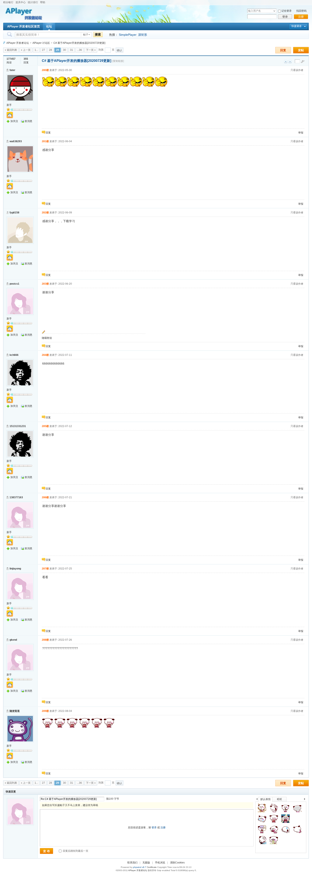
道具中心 (20, 2)
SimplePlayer (127, 34)
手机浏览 (160, 862)
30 (64, 49)
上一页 (27, 49)
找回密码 (301, 10)
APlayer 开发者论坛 (17, 42)
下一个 (305, 799)
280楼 (45, 70)
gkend (13, 639)
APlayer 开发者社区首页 (23, 26)
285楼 (45, 426)
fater (12, 70)
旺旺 (279, 799)
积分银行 (8, 2)
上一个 (256, 799)
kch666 (14, 354)
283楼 (45, 283)
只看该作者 (297, 70)
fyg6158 (14, 212)
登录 (285, 16)
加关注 (14, 121)
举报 (300, 132)
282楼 (45, 212)
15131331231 (18, 426)
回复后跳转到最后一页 (75, 850)
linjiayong (15, 568)
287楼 (45, 568)
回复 (283, 50)
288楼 (45, 639)
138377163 (16, 497)
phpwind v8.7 (139, 867)
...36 (79, 49)
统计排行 (33, 2)
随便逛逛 (15, 711)
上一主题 (285, 61)
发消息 (28, 121)
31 (71, 49)
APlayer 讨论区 (41, 42)
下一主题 (290, 61)
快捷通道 (296, 26)
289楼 (45, 711)
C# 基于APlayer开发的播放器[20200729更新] (79, 42)
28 (50, 49)
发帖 (301, 50)
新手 (9, 105)
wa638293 (16, 141)
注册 (301, 16)
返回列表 (12, 49)
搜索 (98, 34)
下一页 (90, 49)
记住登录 (286, 10)
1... (36, 49)
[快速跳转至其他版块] (4, 43)
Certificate (152, 867)
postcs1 (14, 283)
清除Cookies (177, 862)
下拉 (274, 11)
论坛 (49, 26)
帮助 (42, 2)
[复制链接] (118, 61)
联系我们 (132, 862)
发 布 (46, 851)
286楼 (45, 497)
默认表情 (265, 799)
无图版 (146, 862)
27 (43, 49)
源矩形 (142, 34)
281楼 (45, 141)
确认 (119, 50)
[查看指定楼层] (302, 61)
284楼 (45, 354)
